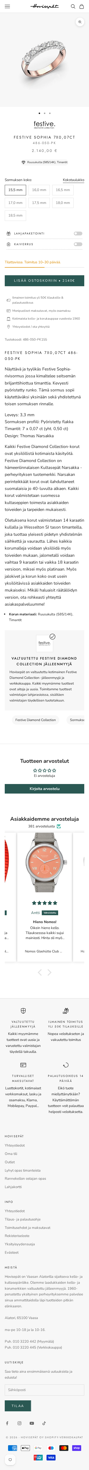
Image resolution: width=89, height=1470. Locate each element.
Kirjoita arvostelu (45, 788)
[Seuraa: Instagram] (19, 1423)
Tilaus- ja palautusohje (23, 1219)
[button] (40, 972)
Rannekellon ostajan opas (25, 1178)
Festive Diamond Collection (35, 720)
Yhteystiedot (15, 1145)
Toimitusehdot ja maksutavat (27, 1227)
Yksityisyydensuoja (20, 1244)
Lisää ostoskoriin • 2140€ (44, 280)
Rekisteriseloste (17, 1235)
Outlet (10, 1162)
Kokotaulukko (73, 179)
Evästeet (12, 1252)
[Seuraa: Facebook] (7, 1423)
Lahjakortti (13, 1186)
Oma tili (11, 1153)
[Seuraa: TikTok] (44, 1423)
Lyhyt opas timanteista (23, 1170)
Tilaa (18, 1406)
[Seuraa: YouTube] (31, 1423)
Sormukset (78, 720)
